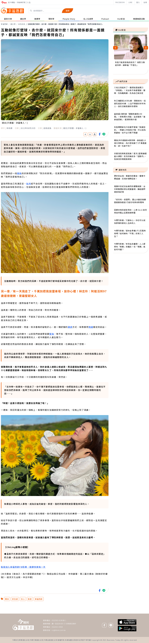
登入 (138, 2)
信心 (23, 599)
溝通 (70, 326)
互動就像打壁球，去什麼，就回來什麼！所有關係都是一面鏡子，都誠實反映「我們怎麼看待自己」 (65, 24)
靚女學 (13, 24)
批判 (28, 183)
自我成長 (21, 24)
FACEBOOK (120, 2)
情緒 (90, 326)
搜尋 (67, 10)
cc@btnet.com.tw (59, 630)
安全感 (15, 599)
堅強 (51, 333)
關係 (19, 173)
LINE (130, 2)
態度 (30, 599)
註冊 (145, 2)
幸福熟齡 (4, 24)
